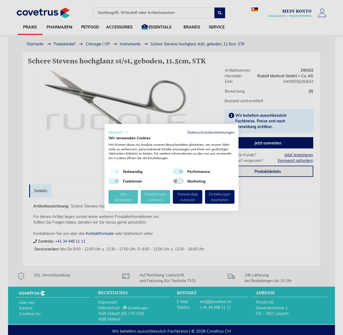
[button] (119, 132)
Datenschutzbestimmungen (210, 132)
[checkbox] (114, 171)
